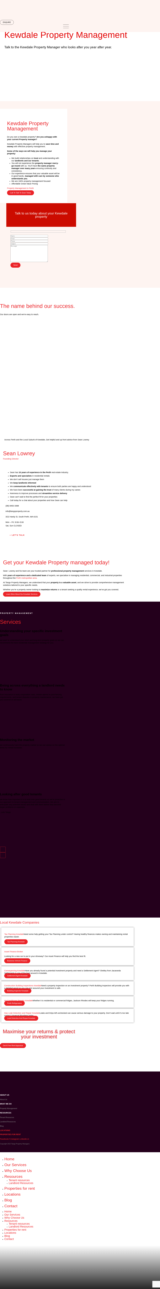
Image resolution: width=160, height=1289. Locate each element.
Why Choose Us (18, 1171)
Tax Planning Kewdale (14, 934)
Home (9, 1159)
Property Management (8, 1108)
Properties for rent (10, 1134)
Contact (10, 1206)
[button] (3, 849)
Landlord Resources (8, 1122)
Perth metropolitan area (26, 578)
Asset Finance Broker (13, 952)
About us (3, 1099)
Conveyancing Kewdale (14, 971)
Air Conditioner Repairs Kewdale (18, 1000)
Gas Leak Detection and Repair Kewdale (22, 1013)
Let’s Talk (18, 535)
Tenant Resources (7, 1117)
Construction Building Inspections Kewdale (22, 986)
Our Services (15, 1165)
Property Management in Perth (20, 188)
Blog (2, 1126)
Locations (5, 1130)
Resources (13, 1176)
